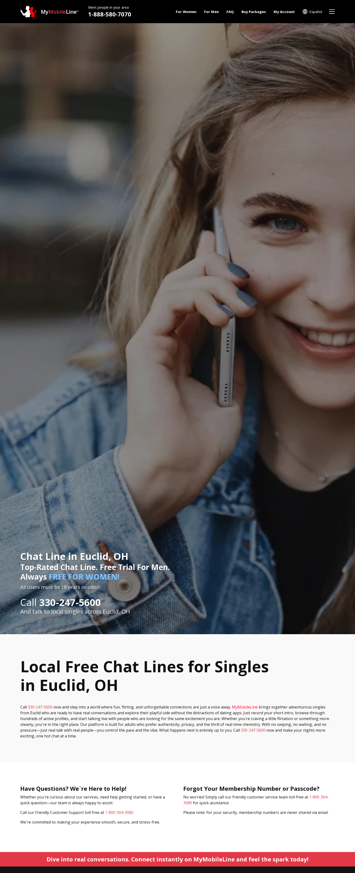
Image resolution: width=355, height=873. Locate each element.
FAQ (230, 11)
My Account (284, 11)
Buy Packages (253, 11)
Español (315, 11)
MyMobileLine (245, 707)
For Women (186, 11)
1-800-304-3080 (119, 812)
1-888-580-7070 (109, 14)
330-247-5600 (40, 707)
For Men (211, 11)
